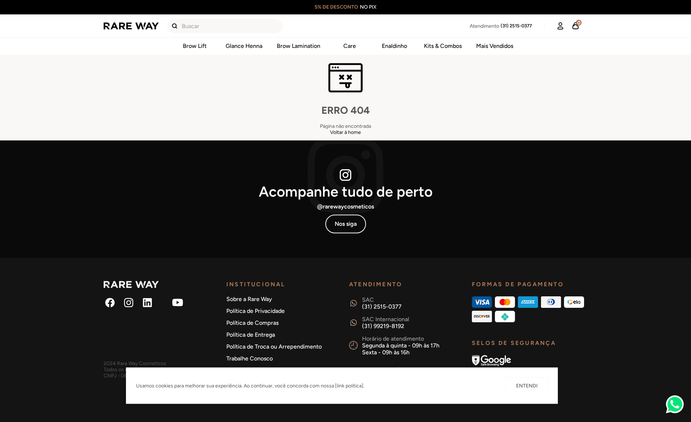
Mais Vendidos (494, 46)
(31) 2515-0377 (516, 25)
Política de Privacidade (255, 310)
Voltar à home (345, 132)
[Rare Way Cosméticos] (131, 26)
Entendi (527, 386)
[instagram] (128, 302)
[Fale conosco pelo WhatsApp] (675, 412)
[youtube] (177, 302)
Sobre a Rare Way (249, 299)
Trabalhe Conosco (249, 358)
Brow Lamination (298, 46)
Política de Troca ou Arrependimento (274, 346)
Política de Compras (252, 322)
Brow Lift (195, 46)
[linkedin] (147, 302)
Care (349, 46)
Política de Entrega (250, 334)
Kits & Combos (443, 46)
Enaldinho (394, 46)
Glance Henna (244, 46)
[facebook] (110, 302)
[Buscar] (174, 26)
